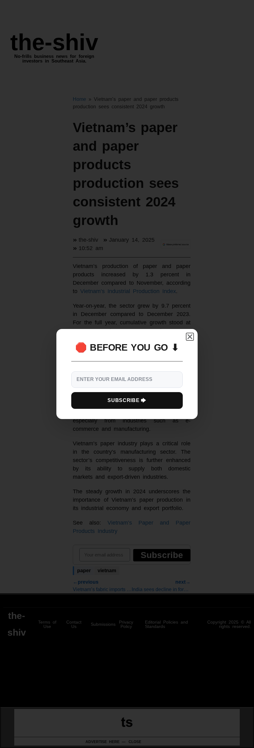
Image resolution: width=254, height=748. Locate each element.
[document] (127, 374)
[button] (189, 336)
